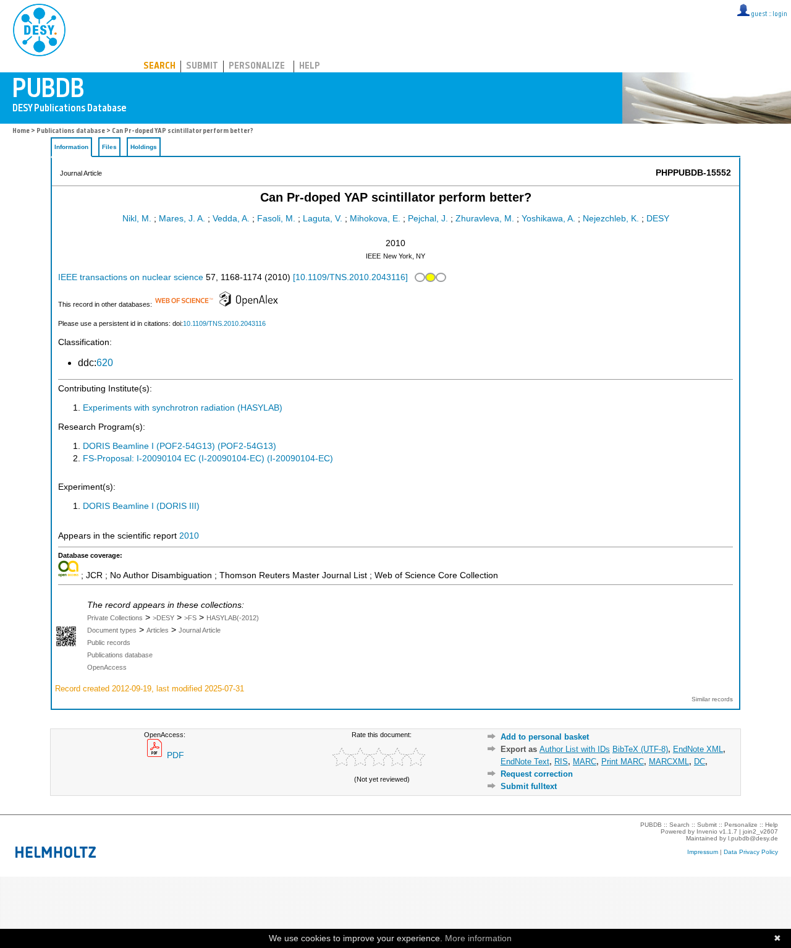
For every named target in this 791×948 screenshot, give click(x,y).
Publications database (70, 131)
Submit (202, 66)
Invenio (706, 831)
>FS (190, 617)
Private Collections (115, 617)
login (779, 14)
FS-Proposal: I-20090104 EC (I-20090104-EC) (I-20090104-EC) (208, 458)
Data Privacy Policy (751, 851)
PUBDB (94, 28)
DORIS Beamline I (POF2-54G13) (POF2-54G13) (179, 446)
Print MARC (622, 761)
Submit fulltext (529, 786)
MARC (584, 761)
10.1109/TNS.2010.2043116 (224, 323)
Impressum (702, 851)
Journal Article (200, 630)
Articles (157, 630)
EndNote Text (525, 761)
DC (699, 761)
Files (109, 146)
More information (478, 938)
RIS (561, 761)
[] (350, 277)
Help (309, 66)
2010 (189, 535)
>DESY (163, 617)
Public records (108, 642)
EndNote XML (698, 749)
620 (104, 362)
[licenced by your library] (429, 277)
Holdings (143, 146)
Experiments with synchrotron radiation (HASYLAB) (182, 407)
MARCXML (669, 761)
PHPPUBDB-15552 (693, 172)
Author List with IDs (574, 749)
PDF (174, 755)
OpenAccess (107, 667)
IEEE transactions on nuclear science (130, 277)
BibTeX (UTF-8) (640, 749)
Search (159, 66)
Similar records (712, 699)
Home (21, 131)
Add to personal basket (545, 736)
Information (71, 146)
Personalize (257, 66)
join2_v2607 (760, 831)
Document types (112, 630)
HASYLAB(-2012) (232, 617)
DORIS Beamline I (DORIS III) (141, 506)
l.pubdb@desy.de (753, 838)
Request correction (537, 774)
